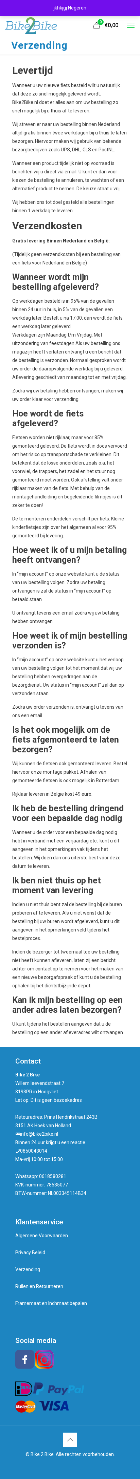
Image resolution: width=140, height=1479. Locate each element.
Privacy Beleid (30, 1252)
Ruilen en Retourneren (39, 1286)
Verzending (27, 1269)
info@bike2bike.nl (39, 1134)
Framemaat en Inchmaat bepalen (51, 1303)
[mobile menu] (131, 25)
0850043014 (33, 1151)
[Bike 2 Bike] (31, 25)
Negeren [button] (77, 7)
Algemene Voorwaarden (41, 1235)
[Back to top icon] (70, 1440)
